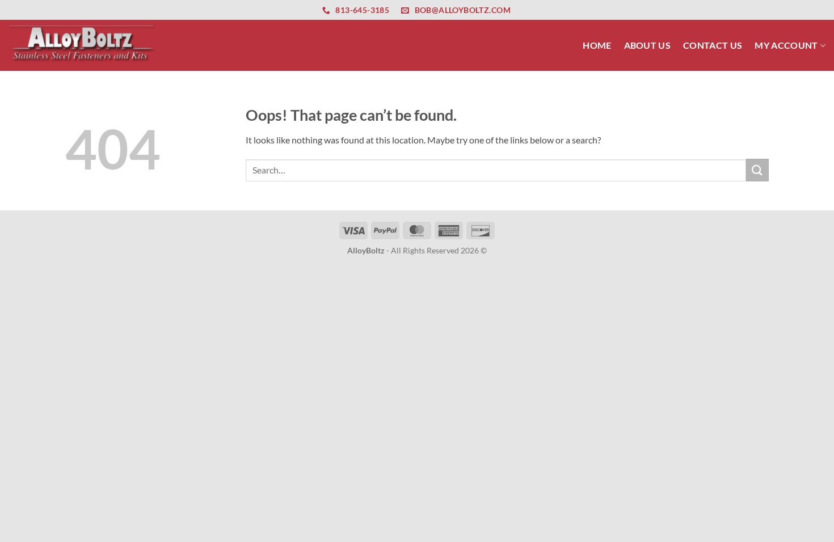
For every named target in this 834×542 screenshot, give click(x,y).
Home (597, 45)
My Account (786, 45)
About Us (647, 45)
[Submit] (757, 170)
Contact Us (712, 45)
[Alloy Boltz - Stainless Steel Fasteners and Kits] (82, 45)
